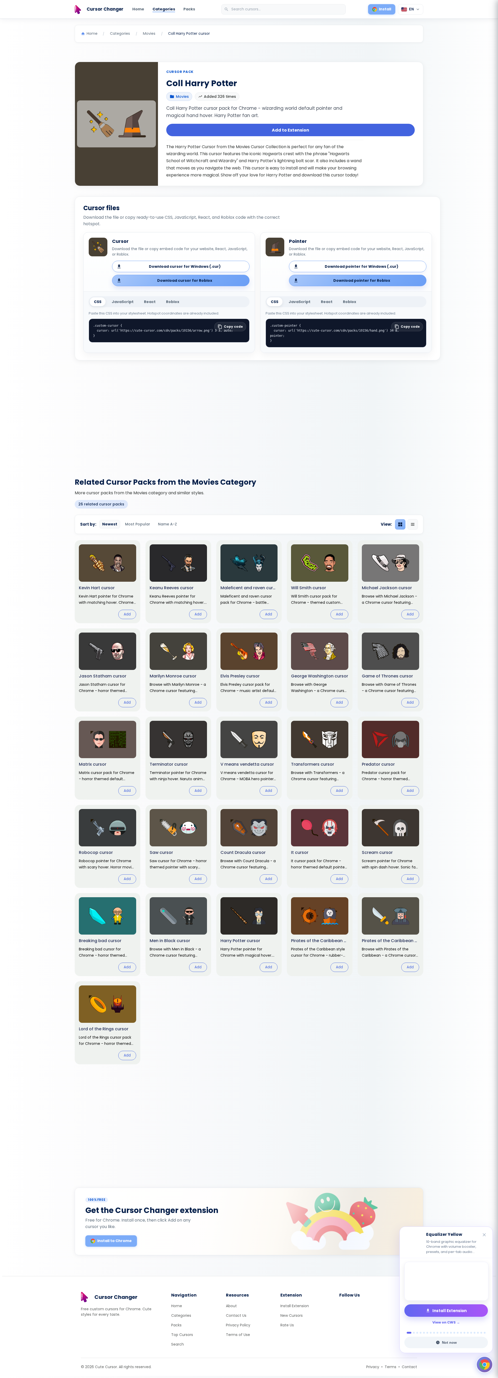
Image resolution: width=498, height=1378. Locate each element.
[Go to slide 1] (408, 1333)
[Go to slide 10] (441, 1333)
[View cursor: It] (319, 846)
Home (138, 9)
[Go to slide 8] (434, 1333)
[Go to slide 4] (420, 1333)
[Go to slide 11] (444, 1333)
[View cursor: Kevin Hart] (107, 581)
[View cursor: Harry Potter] (249, 934)
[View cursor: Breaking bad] (107, 934)
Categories (164, 9)
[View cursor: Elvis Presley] (249, 669)
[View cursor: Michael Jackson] (390, 581)
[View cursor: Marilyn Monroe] (178, 669)
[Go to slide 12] (447, 1333)
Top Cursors (182, 1334)
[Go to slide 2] (412, 1333)
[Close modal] (307, 655)
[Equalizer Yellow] (446, 1281)
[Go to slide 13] (451, 1333)
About (231, 1305)
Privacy (372, 1366)
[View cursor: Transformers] (319, 758)
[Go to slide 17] (464, 1333)
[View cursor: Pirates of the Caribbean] (390, 934)
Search (177, 1344)
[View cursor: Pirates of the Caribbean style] (319, 934)
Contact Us (236, 1315)
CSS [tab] (97, 301)
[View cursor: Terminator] (178, 758)
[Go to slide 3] (417, 1333)
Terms (390, 1366)
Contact (409, 1366)
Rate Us (287, 1325)
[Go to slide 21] (478, 1333)
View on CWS (444, 1322)
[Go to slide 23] (485, 1333)
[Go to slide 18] (468, 1333)
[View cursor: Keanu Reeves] (178, 581)
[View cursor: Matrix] (107, 758)
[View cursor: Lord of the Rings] (107, 1022)
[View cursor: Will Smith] (319, 581)
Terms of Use (238, 1334)
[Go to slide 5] (424, 1333)
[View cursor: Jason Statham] (107, 669)
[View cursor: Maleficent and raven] (249, 581)
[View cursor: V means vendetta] (249, 758)
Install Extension (294, 1305)
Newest (109, 524)
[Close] (484, 1235)
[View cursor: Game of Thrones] (390, 669)
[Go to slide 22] (481, 1333)
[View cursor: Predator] (390, 758)
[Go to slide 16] (461, 1333)
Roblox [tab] (172, 301)
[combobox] (284, 9)
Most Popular (137, 524)
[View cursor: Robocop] (107, 846)
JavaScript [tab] (123, 301)
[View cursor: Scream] (390, 846)
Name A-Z (167, 524)
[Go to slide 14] (454, 1333)
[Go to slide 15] (458, 1333)
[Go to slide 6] (427, 1333)
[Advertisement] (249, 416)
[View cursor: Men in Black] (178, 934)
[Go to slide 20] (474, 1333)
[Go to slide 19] (471, 1333)
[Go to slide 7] (431, 1333)
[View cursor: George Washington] (319, 669)
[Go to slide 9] (437, 1333)
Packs (189, 9)
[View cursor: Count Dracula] (249, 846)
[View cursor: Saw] (178, 846)
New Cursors (291, 1315)
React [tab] (150, 301)
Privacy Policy (238, 1325)
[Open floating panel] (484, 1364)
